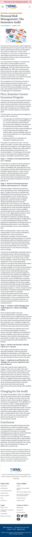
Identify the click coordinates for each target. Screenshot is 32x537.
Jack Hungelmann (6, 25)
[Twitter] (22, 516)
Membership (20, 507)
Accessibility (4, 513)
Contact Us (3, 500)
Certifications (4, 488)
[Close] (30, 2)
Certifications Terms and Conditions (7, 510)
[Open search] (29, 6)
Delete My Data (21, 500)
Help (2, 498)
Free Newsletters (21, 512)
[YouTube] (18, 519)
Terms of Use (4, 507)
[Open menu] (3, 7)
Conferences (4, 486)
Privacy (18, 486)
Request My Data (21, 498)
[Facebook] (18, 516)
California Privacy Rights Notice (23, 489)
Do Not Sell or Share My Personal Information (23, 495)
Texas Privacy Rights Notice (24, 492)
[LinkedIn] (26, 516)
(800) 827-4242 (21, 529)
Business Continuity (6, 516)
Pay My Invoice (4, 493)
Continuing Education (6, 490)
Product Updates (5, 495)
